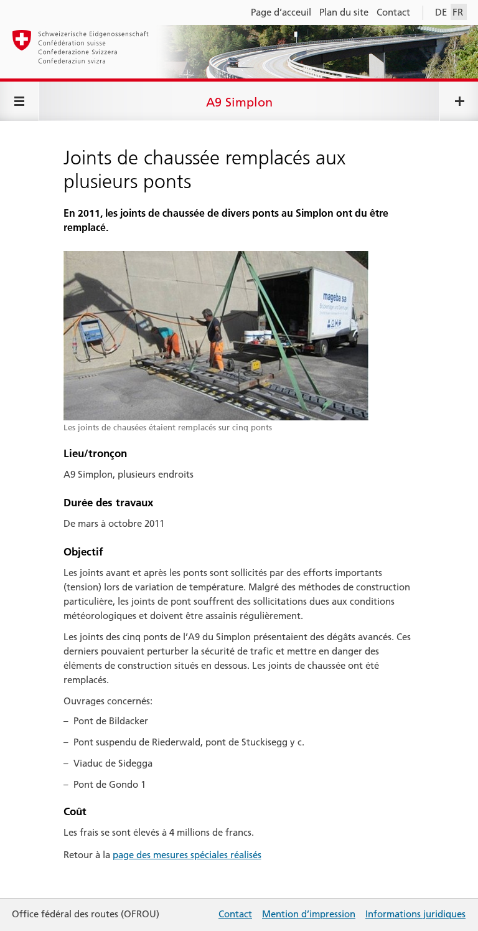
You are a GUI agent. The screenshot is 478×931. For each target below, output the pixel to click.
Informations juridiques (415, 914)
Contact (393, 12)
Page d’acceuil (281, 12)
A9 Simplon (239, 102)
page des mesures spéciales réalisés (187, 855)
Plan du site (343, 12)
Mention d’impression (308, 914)
